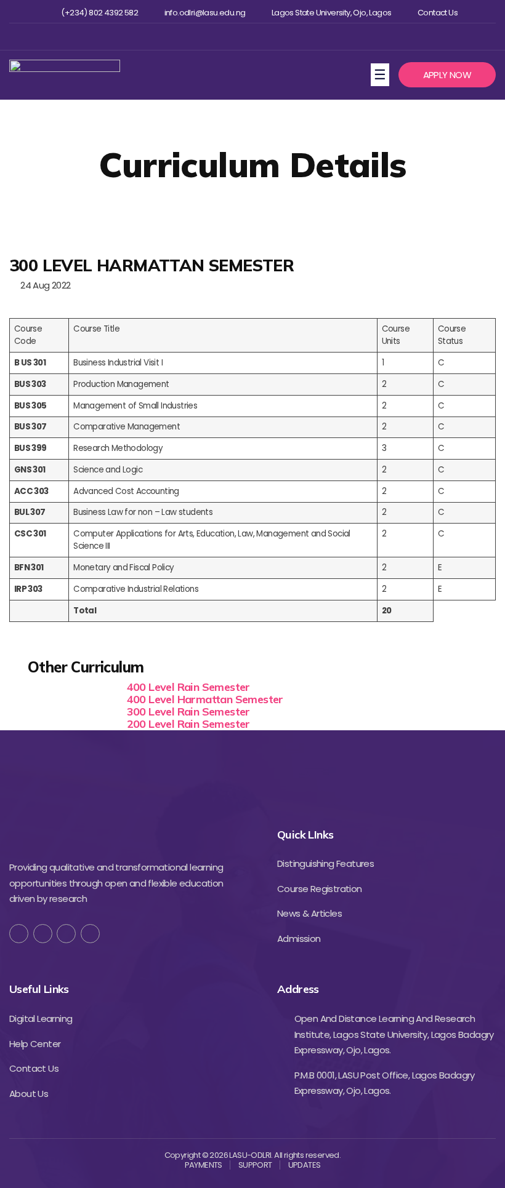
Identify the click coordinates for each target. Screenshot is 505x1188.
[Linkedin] (271, 36)
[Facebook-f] (18, 933)
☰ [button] (381, 73)
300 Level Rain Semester (188, 711)
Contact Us (438, 13)
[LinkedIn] (90, 933)
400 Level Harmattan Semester (205, 699)
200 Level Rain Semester (188, 724)
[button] (447, 75)
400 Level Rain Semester (188, 687)
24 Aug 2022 (43, 285)
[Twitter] (231, 36)
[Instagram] (251, 36)
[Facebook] (211, 36)
